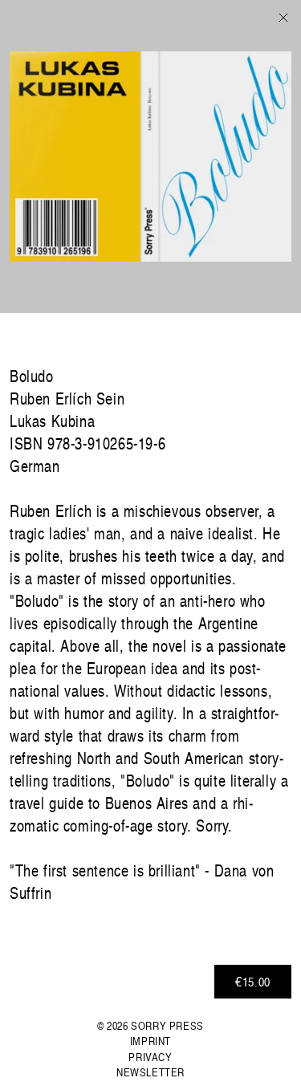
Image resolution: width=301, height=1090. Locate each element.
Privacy (150, 1056)
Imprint (150, 1040)
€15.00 (252, 981)
